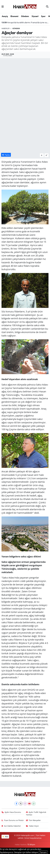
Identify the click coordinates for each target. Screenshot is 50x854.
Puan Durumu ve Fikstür (14, 820)
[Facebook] (16, 803)
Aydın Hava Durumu (13, 812)
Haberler (6, 28)
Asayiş (5, 16)
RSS (6, 836)
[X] (21, 803)
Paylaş (7, 155)
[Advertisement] (25, 84)
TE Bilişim (31, 844)
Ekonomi (14, 16)
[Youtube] (29, 803)
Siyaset (35, 16)
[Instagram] (25, 803)
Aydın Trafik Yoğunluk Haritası (36, 813)
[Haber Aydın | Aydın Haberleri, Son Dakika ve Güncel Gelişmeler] (24, 6)
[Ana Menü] (3, 6)
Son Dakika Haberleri (12, 826)
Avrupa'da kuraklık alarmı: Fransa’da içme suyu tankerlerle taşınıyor (25, 22)
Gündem (25, 16)
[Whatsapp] (34, 803)
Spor (43, 16)
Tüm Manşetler (35, 820)
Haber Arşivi (34, 826)
